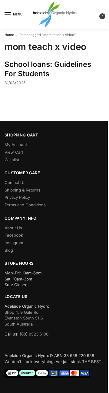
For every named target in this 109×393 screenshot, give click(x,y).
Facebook (14, 235)
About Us (13, 227)
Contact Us (15, 182)
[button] (97, 14)
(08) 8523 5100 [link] (34, 334)
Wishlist (12, 159)
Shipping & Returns (22, 190)
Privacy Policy (17, 197)
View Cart (14, 152)
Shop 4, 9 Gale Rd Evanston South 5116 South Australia (24, 318)
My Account (16, 144)
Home (9, 35)
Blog (9, 250)
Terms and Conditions (25, 204)
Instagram (14, 242)
